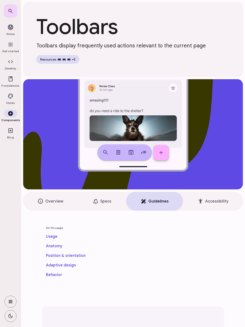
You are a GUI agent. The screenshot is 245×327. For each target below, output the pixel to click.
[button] (10, 64)
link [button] (31, 312)
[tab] (50, 201)
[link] (10, 11)
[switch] (10, 301)
